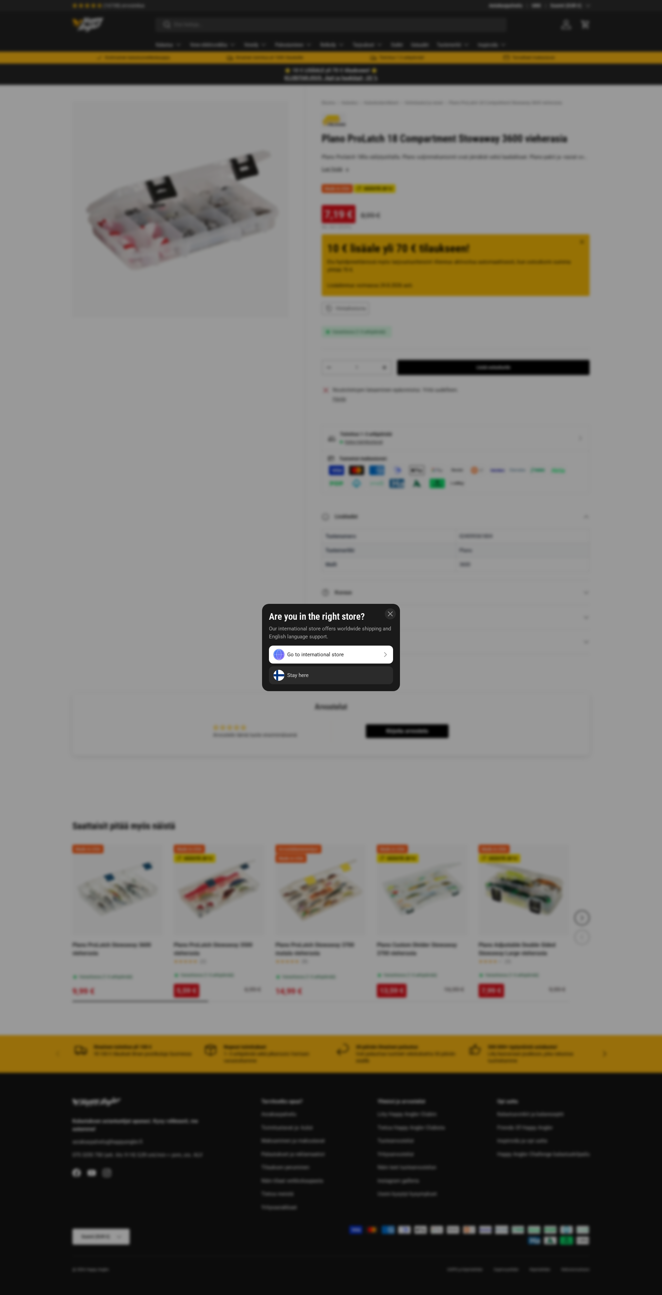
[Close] (390, 613)
